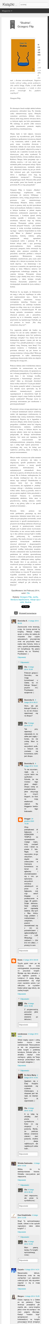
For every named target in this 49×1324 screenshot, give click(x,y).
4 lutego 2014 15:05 (29, 1242)
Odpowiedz (22, 657)
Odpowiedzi (24, 662)
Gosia (20, 960)
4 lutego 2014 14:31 (31, 1269)
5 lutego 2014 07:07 (29, 724)
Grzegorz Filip (26, 597)
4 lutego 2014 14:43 (31, 1076)
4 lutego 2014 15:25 (32, 1296)
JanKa (35, 597)
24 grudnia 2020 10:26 (29, 821)
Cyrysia (21, 1269)
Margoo (21, 1296)
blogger (27, 818)
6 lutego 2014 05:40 (29, 1190)
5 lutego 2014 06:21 (31, 701)
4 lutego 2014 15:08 (29, 668)
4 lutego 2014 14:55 (29, 1109)
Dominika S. (23, 620)
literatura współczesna (20, 599)
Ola (28, 593)
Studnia (28, 602)
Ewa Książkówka (24, 1215)
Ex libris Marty (30, 1075)
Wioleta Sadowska (25, 1163)
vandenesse (22, 1034)
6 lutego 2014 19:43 (31, 764)
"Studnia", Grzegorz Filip (26, 24)
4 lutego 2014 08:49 (30, 960)
